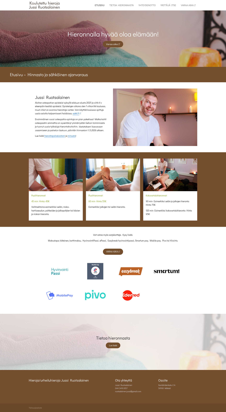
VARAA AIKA (187, 5)
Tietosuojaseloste (35, 408)
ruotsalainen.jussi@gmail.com (128, 391)
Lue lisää (113, 345)
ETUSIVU (99, 5)
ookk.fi (76, 113)
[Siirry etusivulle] (44, 4)
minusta (72, 135)
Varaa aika (112, 44)
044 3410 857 (121, 388)
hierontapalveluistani (54, 135)
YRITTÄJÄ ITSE (168, 5)
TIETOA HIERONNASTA (121, 5)
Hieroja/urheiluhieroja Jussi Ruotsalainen (59, 380)
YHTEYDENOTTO (147, 5)
